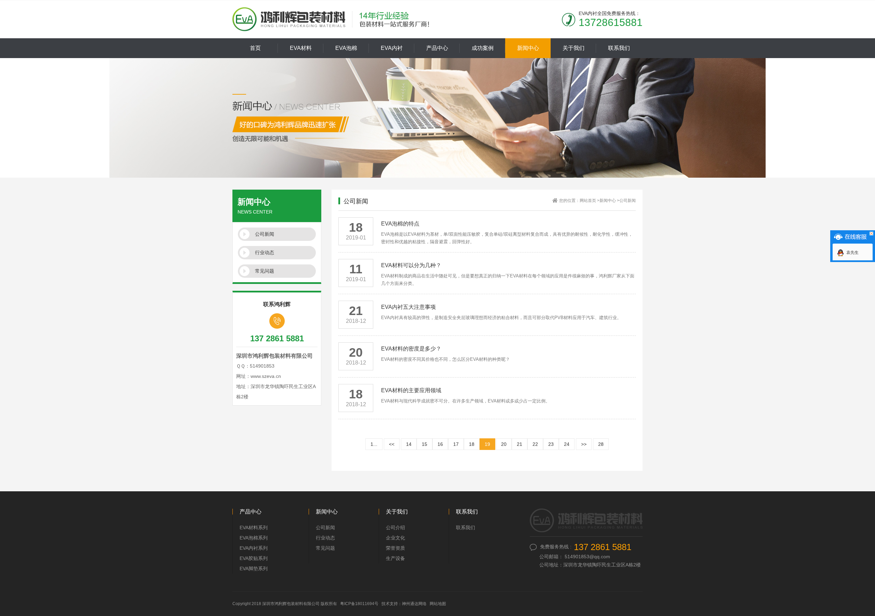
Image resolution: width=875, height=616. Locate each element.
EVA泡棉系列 (254, 537)
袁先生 (852, 252)
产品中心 (437, 48)
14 (409, 444)
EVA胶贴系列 (254, 558)
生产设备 (395, 558)
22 (535, 444)
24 (566, 444)
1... (374, 444)
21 (519, 444)
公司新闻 (264, 234)
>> (584, 444)
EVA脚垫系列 (254, 568)
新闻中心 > (609, 200)
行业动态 (264, 252)
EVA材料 (301, 48)
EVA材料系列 (254, 527)
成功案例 (483, 48)
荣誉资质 (395, 548)
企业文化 (395, 537)
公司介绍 (395, 527)
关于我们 (573, 48)
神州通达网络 (414, 603)
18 (471, 444)
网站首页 (588, 200)
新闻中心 (528, 48)
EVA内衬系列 (254, 548)
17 (456, 444)
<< (391, 444)
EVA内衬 (392, 48)
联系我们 (619, 48)
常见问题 (264, 271)
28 (601, 444)
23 (551, 444)
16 (440, 444)
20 (504, 444)
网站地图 (438, 603)
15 (424, 444)
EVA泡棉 (346, 48)
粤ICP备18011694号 (359, 603)
